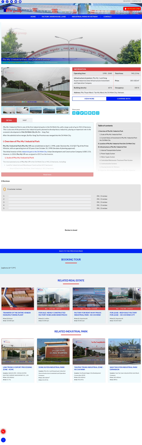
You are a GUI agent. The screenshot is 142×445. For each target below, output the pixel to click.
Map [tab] (25, 120)
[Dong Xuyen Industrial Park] (17, 360)
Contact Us (136, 1)
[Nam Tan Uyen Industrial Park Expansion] (89, 360)
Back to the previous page (71, 251)
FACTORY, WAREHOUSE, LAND (54, 17)
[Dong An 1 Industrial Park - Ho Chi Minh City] (124, 360)
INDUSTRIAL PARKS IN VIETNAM (85, 17)
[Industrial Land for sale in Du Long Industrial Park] (124, 305)
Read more (47, 175)
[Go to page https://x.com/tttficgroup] (11, 1)
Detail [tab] (9, 120)
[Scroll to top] (3, 440)
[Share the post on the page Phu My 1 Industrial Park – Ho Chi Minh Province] (74, 113)
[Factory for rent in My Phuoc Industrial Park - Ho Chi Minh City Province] (53, 305)
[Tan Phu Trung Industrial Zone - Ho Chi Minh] (53, 360)
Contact (107, 17)
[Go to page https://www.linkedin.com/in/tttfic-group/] (20, 1)
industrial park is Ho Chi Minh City (34, 152)
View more (89, 99)
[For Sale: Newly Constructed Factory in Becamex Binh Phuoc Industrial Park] (17, 305)
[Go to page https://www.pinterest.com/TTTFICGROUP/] (15, 1)
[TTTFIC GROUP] (11, 9)
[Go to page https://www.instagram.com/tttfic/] (7, 1)
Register (126, 1)
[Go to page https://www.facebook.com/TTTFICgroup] (2, 1)
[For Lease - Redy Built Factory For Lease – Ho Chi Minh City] (89, 305)
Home (33, 17)
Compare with (123, 99)
